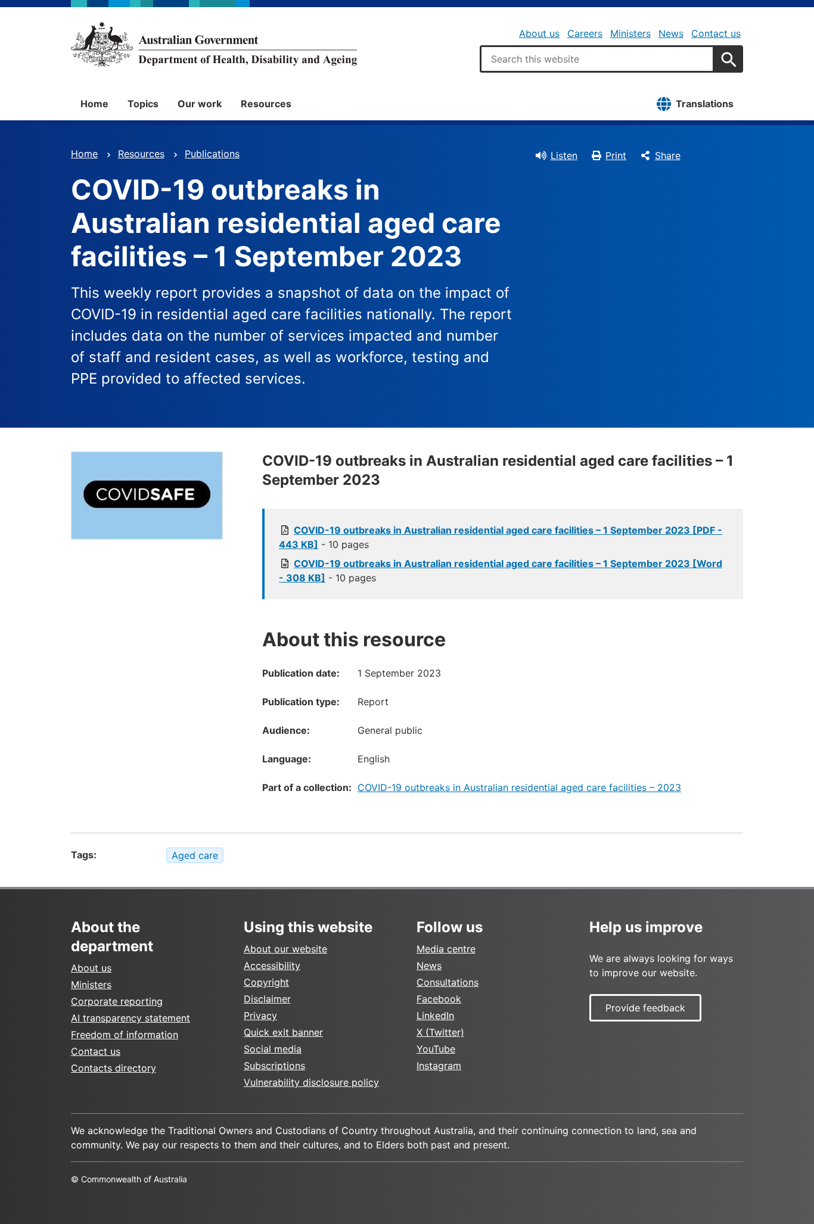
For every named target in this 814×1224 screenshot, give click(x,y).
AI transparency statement (130, 1018)
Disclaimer (267, 999)
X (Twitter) (440, 1032)
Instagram (439, 1066)
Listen (564, 155)
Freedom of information (124, 1035)
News (670, 33)
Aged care (195, 855)
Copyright (266, 982)
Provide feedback (645, 1008)
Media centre (446, 949)
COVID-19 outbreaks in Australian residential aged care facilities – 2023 (519, 787)
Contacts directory (113, 1068)
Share (668, 155)
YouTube (436, 1049)
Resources (266, 104)
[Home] (214, 44)
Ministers (630, 33)
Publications (212, 154)
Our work (200, 104)
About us (539, 33)
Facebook (439, 999)
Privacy (260, 1015)
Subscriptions (274, 1066)
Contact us (716, 33)
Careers (584, 33)
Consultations (448, 982)
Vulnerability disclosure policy (311, 1082)
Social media (273, 1049)
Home (94, 104)
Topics (143, 104)
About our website (285, 949)
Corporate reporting (117, 1001)
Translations (705, 104)
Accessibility (272, 965)
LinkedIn (435, 1015)
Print (615, 155)
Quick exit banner (283, 1032)
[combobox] (597, 59)
